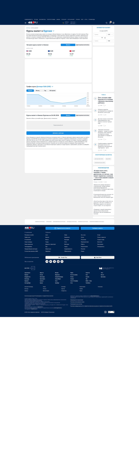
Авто (46, 235)
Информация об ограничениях (76, 299)
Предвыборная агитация (31, 249)
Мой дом (66, 244)
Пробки (78, 19)
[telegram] (46, 261)
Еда (46, 246)
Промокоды (92, 19)
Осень (82, 237)
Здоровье (47, 251)
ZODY (82, 19)
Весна (47, 239)
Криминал (67, 237)
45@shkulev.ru (40, 306)
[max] (58, 261)
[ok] (54, 261)
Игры (86, 19)
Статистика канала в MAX (31, 251)
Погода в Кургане (72, 221)
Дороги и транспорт (50, 244)
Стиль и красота (101, 237)
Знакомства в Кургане (59, 221)
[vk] (50, 261)
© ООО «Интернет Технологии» (48, 312)
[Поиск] (106, 23)
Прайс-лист (27, 237)
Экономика (100, 244)
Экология (99, 242)
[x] (62, 261)
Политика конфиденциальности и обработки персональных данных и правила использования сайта (91, 306)
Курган (28, 28)
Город (46, 242)
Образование (67, 251)
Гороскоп (63, 19)
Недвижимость (29, 19)
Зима (65, 235)
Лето (65, 242)
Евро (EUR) (108, 158)
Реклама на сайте (29, 235)
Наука (65, 246)
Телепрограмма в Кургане (97, 221)
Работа (82, 244)
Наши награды (28, 242)
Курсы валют (71, 19)
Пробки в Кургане (83, 221)
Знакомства (42, 19)
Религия (83, 249)
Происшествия (85, 242)
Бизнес (47, 237)
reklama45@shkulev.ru (94, 295)
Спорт (98, 235)
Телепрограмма (51, 19)
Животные (48, 249)
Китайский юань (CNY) (100, 162)
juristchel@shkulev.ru (58, 307)
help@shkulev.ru (34, 308)
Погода (36, 19)
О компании (28, 239)
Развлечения (84, 246)
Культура (66, 239)
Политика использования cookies (77, 302)
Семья (82, 251)
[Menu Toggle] (25, 23)
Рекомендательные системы (76, 304)
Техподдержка (28, 246)
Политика (83, 239)
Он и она (83, 235)
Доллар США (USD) (99, 158)
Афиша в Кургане (40, 221)
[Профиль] (113, 23)
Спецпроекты (100, 246)
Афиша (58, 19)
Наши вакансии (29, 244)
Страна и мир (100, 239)
